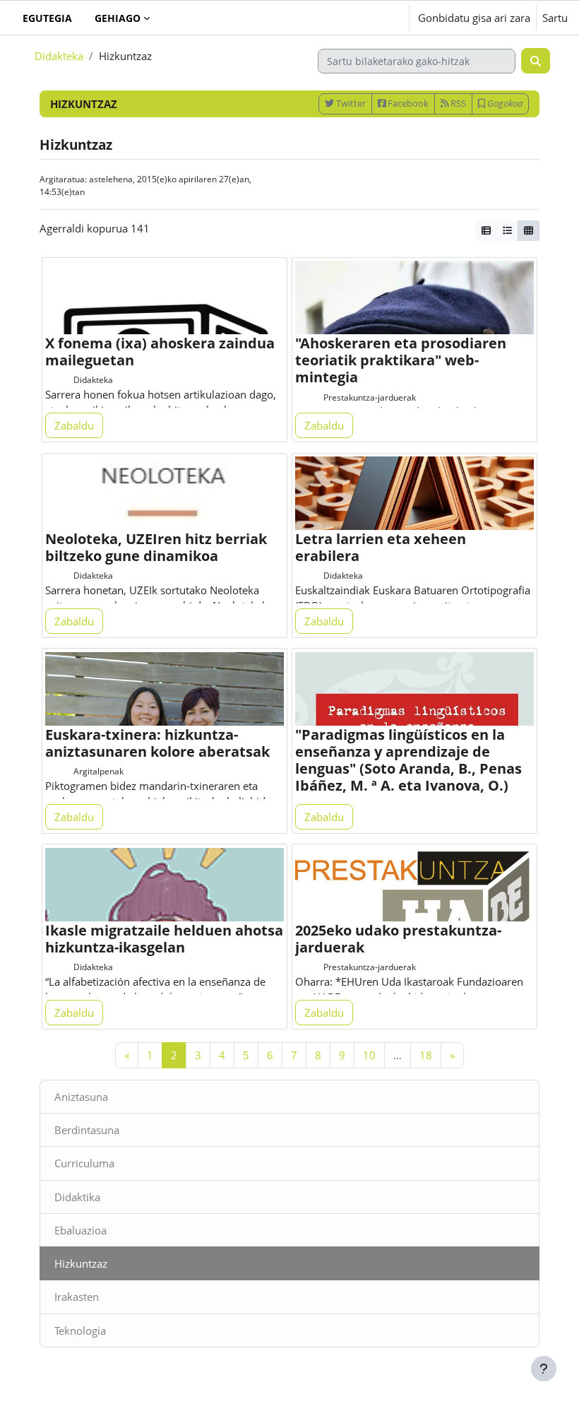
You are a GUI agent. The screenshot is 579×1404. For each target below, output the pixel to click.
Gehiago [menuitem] (118, 18)
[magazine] (486, 231)
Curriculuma (84, 1163)
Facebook (407, 103)
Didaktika (77, 1197)
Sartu (555, 18)
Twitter (350, 103)
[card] (528, 231)
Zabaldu (74, 425)
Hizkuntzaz (80, 1263)
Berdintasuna (86, 1130)
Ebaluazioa (80, 1230)
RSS (457, 103)
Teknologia (80, 1330)
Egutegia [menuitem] (47, 18)
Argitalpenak (98, 771)
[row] (507, 231)
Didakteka (59, 56)
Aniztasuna (81, 1097)
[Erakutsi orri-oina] (543, 1368)
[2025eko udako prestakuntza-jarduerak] (414, 902)
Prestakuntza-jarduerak (369, 397)
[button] (355, 18)
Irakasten (76, 1297)
